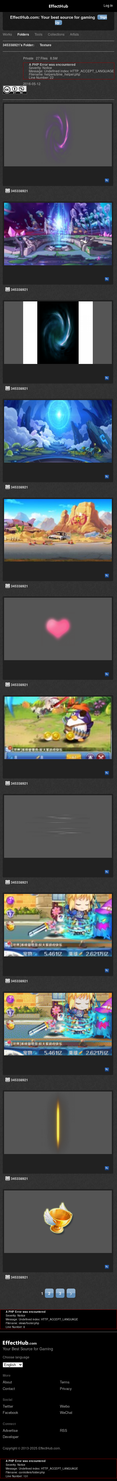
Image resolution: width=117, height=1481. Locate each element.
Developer (11, 1436)
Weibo (65, 1406)
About (7, 1382)
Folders (23, 35)
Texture (45, 45)
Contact (9, 1388)
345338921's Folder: (18, 45)
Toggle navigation (6, 5)
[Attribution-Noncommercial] (15, 92)
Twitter (8, 1406)
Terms (65, 1382)
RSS (63, 1430)
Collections (56, 34)
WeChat (66, 1412)
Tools (38, 34)
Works (7, 34)
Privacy (66, 1388)
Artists (74, 34)
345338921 (19, 190)
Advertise (10, 1430)
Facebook (10, 1412)
